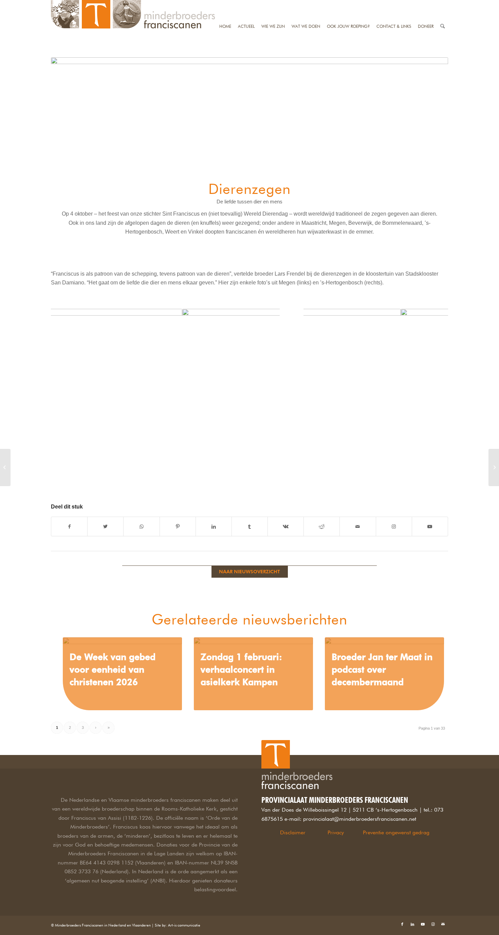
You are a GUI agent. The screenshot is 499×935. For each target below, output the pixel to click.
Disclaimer (293, 832)
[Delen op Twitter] (105, 526)
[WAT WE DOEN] (306, 4)
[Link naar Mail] (443, 924)
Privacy (336, 832)
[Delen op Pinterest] (178, 526)
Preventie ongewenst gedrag (396, 832)
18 (400, 471)
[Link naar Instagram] (394, 526)
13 (198, 486)
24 (432, 471)
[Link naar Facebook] (402, 924)
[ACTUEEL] (246, 4)
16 (389, 471)
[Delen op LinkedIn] (214, 526)
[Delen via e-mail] (357, 526)
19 (405, 471)
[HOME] (225, 4)
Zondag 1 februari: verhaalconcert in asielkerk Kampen (241, 669)
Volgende (264, 401)
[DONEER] (425, 4)
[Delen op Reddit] (321, 526)
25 (438, 471)
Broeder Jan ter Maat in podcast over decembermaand (382, 669)
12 (192, 486)
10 (181, 486)
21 (416, 471)
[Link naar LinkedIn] (412, 924)
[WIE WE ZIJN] (273, 4)
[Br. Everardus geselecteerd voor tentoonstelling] (5, 467)
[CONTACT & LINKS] (393, 4)
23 (427, 471)
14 (378, 471)
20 (411, 471)
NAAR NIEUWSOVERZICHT (249, 571)
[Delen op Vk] (285, 526)
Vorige (66, 401)
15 (384, 471)
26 (443, 471)
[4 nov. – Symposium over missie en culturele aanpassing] (493, 467)
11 (187, 486)
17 (394, 471)
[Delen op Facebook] (69, 526)
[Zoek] (442, 4)
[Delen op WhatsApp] (141, 526)
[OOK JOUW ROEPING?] (348, 4)
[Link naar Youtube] (430, 526)
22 (422, 471)
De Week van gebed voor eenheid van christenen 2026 (112, 669)
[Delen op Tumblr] (249, 526)
